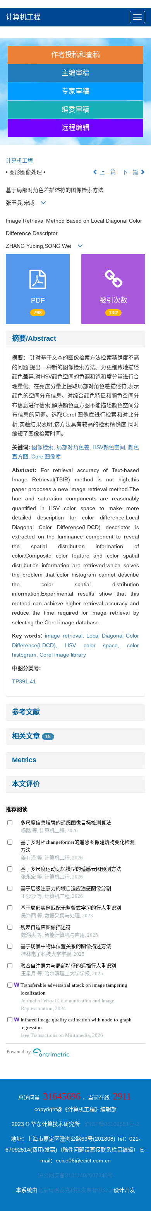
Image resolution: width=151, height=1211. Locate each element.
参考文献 (26, 712)
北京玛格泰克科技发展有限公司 (75, 1190)
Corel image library (62, 655)
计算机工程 (23, 17)
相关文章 (31, 736)
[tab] (75, 339)
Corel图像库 (46, 456)
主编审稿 (75, 73)
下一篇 (131, 172)
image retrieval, (65, 636)
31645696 (62, 1096)
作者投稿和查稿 (75, 55)
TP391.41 (24, 681)
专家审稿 (75, 91)
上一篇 (107, 172)
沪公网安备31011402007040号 (75, 1175)
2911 (122, 1096)
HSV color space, (96, 645)
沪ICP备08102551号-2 (111, 1124)
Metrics (24, 760)
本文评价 (26, 784)
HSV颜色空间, (110, 447)
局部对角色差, (74, 447)
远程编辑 (75, 128)
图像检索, (44, 447)
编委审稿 (75, 109)
